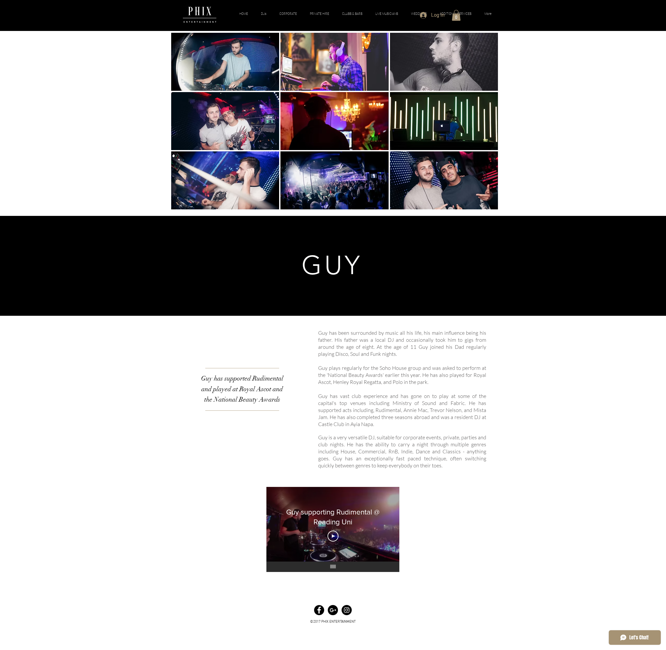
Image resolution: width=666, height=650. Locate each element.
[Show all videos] (333, 567)
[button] (456, 15)
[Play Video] (333, 536)
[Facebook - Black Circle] (319, 610)
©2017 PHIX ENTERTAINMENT (333, 622)
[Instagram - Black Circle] (347, 610)
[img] (225, 62)
